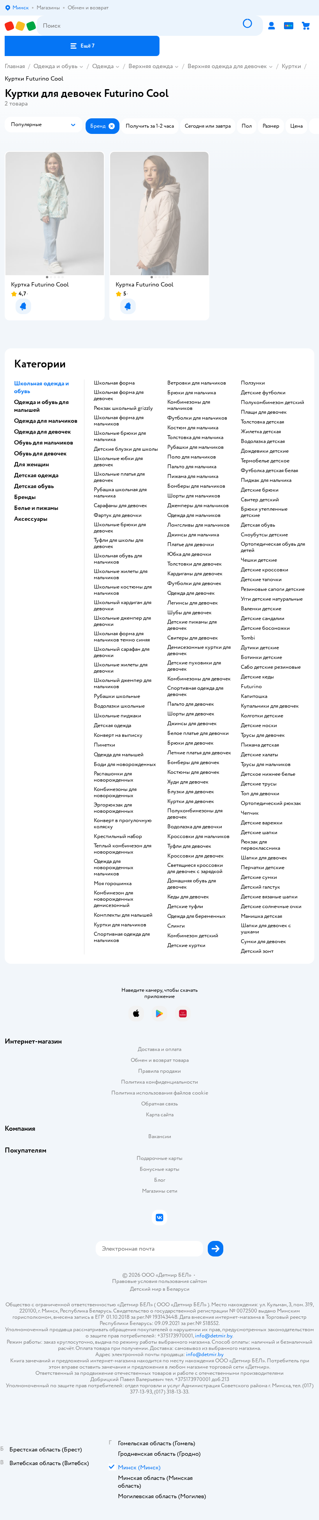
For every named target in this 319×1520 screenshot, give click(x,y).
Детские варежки (261, 823)
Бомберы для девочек (193, 762)
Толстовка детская (262, 422)
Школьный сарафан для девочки (121, 652)
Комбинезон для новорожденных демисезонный (113, 899)
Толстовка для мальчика (195, 437)
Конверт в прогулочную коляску (123, 823)
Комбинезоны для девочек (199, 679)
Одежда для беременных (196, 916)
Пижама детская (260, 745)
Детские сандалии (262, 618)
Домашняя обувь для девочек (191, 884)
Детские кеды (257, 677)
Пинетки (104, 745)
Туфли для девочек (189, 846)
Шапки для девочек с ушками (266, 929)
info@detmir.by (213, 1335)
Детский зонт (257, 951)
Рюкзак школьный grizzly (123, 408)
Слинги (176, 926)
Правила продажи (159, 1071)
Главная (15, 66)
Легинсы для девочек (192, 603)
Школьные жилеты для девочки (120, 668)
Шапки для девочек (264, 858)
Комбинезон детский (192, 936)
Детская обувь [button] (34, 486)
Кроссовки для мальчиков (198, 836)
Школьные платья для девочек (119, 477)
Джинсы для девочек (192, 723)
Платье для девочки (190, 544)
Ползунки (253, 383)
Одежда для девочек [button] (42, 432)
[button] (82, 46)
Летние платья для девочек (199, 753)
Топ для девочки (260, 794)
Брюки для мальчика (191, 393)
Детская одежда (112, 725)
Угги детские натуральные (272, 599)
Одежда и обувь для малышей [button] (41, 406)
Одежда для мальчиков (194, 515)
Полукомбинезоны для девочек (195, 814)
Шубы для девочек (189, 613)
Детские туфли (185, 906)
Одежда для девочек (191, 593)
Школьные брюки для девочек (120, 528)
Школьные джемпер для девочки (122, 621)
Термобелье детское (265, 461)
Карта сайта (160, 1114)
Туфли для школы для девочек (118, 543)
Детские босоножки (265, 628)
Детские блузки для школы (126, 449)
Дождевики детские (265, 451)
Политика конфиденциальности (159, 1082)
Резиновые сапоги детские (273, 589)
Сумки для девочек (263, 941)
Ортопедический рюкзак (271, 803)
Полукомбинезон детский (272, 402)
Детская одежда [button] (36, 475)
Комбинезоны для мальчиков (188, 405)
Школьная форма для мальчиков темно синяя (122, 637)
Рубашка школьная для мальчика (120, 493)
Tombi (248, 638)
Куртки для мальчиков (120, 925)
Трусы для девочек (263, 735)
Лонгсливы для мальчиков (198, 525)
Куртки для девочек (190, 801)
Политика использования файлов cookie (159, 1092)
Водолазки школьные (119, 706)
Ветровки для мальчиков (196, 383)
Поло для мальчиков (191, 457)
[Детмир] (21, 26)
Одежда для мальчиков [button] (45, 421)
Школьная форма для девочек (119, 395)
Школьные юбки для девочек (118, 461)
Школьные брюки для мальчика (120, 436)
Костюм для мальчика (192, 428)
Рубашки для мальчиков (195, 447)
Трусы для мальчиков (266, 764)
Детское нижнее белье (268, 774)
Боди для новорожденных (125, 764)
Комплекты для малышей (123, 915)
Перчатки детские (262, 868)
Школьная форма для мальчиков (119, 421)
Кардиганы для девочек (195, 574)
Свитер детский (260, 500)
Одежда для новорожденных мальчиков (113, 867)
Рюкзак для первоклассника (260, 845)
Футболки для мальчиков (197, 418)
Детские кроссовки (264, 570)
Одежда (103, 66)
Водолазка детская (263, 441)
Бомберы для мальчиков (196, 486)
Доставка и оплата (159, 1049)
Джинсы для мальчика (193, 535)
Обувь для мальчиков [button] (43, 442)
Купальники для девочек (270, 706)
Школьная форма (114, 383)
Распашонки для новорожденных (113, 777)
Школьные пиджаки (117, 716)
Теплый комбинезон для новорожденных (122, 849)
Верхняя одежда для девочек (227, 66)
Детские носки (259, 725)
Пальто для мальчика (191, 467)
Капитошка (254, 696)
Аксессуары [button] (30, 519)
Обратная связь (159, 1103)
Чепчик (250, 813)
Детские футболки (263, 393)
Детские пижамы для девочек (192, 625)
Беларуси (178, 1289)
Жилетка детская (261, 432)
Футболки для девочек (194, 583)
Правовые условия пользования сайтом (159, 1281)
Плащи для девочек (264, 412)
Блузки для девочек (190, 792)
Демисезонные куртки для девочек (199, 650)
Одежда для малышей (119, 755)
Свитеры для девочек (192, 638)
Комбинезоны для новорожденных (115, 792)
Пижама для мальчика (192, 476)
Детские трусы (259, 784)
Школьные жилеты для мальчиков (120, 574)
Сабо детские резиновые (271, 667)
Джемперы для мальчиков (198, 506)
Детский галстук (260, 887)
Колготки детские (262, 716)
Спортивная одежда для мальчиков (122, 937)
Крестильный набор (118, 836)
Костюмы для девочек (193, 772)
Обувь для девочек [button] (40, 453)
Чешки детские (259, 560)
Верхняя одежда (150, 66)
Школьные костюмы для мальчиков (123, 590)
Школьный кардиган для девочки (122, 605)
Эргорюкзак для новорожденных (113, 808)
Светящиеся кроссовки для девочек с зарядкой (195, 868)
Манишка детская (261, 916)
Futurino (251, 687)
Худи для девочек (188, 782)
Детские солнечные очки (271, 906)
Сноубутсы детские (264, 535)
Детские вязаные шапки (269, 897)
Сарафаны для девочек (120, 506)
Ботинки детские (261, 657)
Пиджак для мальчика (266, 480)
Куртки (291, 66)
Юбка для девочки (189, 554)
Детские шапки (259, 832)
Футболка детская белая (269, 470)
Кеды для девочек (188, 897)
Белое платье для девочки (198, 733)
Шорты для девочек (190, 714)
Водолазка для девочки (194, 827)
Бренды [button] (25, 497)
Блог (159, 1180)
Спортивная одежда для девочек (195, 691)
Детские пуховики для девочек (194, 666)
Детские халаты (259, 755)
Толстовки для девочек (194, 564)
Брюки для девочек (190, 743)
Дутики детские (260, 648)
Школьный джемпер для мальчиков (122, 683)
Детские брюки (260, 490)
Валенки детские (261, 609)
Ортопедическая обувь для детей (273, 547)
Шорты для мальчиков (193, 496)
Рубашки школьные (117, 696)
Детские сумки (259, 877)
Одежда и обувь (55, 66)
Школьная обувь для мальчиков (118, 559)
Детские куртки (186, 945)
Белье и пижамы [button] (36, 508)
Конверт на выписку (118, 735)
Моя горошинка (112, 883)
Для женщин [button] (31, 464)
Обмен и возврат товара (160, 1060)
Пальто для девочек (190, 704)
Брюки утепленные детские (264, 512)
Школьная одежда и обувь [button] (41, 387)
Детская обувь (258, 525)
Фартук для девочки (118, 515)
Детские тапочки (261, 579)
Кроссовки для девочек (195, 856)
